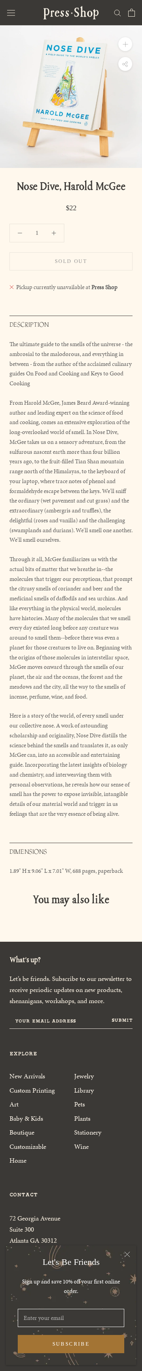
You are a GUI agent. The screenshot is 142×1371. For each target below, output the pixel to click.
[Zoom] (125, 44)
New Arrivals (27, 1076)
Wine (81, 1146)
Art (14, 1104)
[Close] (127, 1254)
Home (17, 1160)
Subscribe (71, 1344)
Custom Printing (32, 1090)
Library (84, 1090)
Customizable (27, 1146)
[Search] (117, 12)
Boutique (21, 1132)
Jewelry (84, 1076)
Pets (79, 1104)
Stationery (87, 1132)
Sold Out (71, 261)
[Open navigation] (11, 13)
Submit (122, 1020)
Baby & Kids (26, 1118)
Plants (82, 1118)
